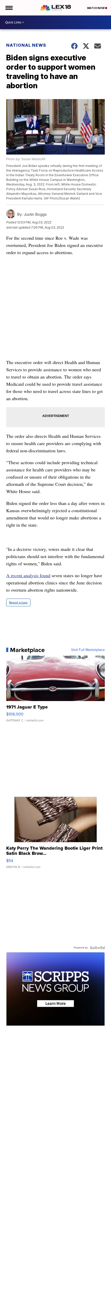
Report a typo (18, 602)
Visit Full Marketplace (88, 650)
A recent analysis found (28, 575)
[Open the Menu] (8, 7)
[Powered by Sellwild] (97, 948)
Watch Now (96, 8)
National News (26, 45)
